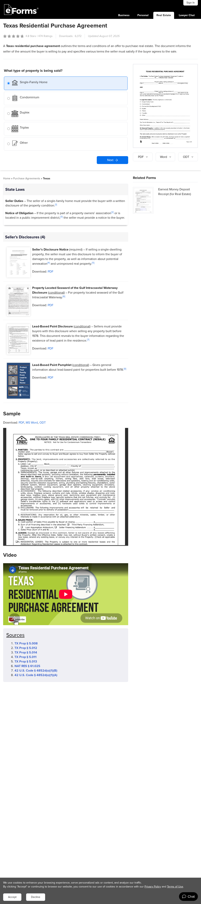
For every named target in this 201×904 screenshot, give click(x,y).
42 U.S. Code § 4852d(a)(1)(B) (36, 670)
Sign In (190, 3)
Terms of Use (175, 887)
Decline (35, 897)
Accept (12, 897)
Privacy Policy (152, 887)
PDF (50, 271)
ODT (42, 422)
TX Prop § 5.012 (26, 648)
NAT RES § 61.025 (27, 666)
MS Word (32, 422)
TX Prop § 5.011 (26, 657)
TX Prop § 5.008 (26, 643)
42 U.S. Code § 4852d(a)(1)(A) (36, 675)
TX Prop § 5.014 (26, 652)
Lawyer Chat (187, 15)
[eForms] (21, 9)
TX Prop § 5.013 (26, 661)
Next (110, 160)
